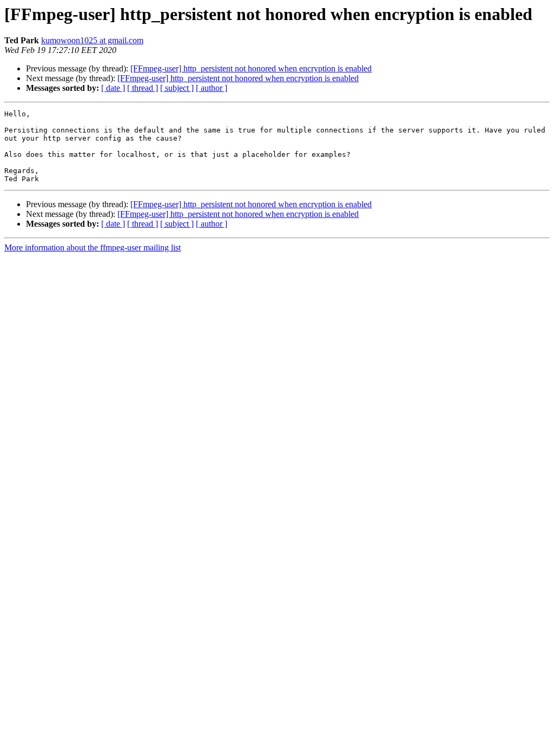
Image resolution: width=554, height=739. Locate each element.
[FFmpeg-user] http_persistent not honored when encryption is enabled (251, 68)
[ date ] (113, 88)
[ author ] (211, 88)
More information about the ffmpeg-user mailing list (92, 247)
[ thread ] (142, 88)
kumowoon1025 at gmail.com (92, 40)
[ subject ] (177, 88)
